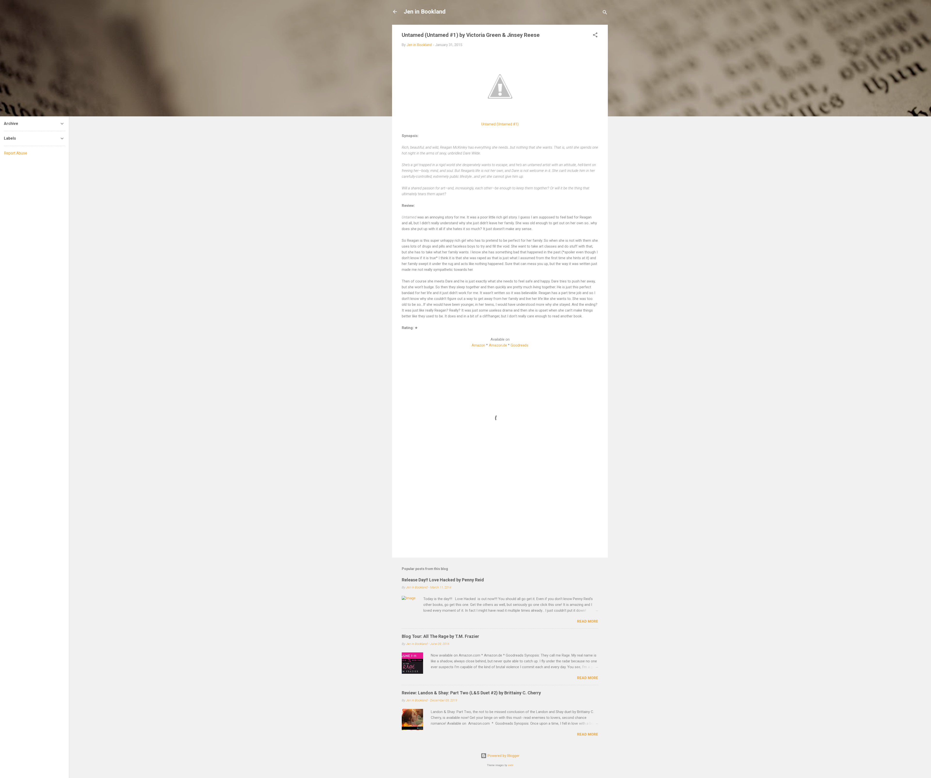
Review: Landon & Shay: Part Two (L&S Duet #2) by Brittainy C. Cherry (471, 692)
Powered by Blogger (503, 756)
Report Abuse (15, 153)
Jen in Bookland (425, 11)
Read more (587, 621)
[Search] (605, 13)
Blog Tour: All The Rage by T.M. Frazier (440, 636)
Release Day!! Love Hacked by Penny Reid (443, 579)
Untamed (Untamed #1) (500, 124)
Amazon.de (498, 345)
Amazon (478, 345)
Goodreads (519, 345)
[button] (595, 36)
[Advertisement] (500, 512)
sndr (510, 765)
